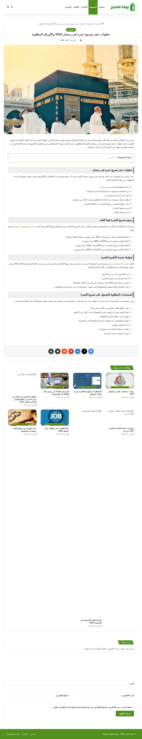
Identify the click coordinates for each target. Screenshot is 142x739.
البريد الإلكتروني (127, 695)
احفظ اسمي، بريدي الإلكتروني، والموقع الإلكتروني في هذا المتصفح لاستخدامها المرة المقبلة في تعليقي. (92, 707)
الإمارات (84, 7)
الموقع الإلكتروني (62, 695)
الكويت (76, 7)
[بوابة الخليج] (123, 7)
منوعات (102, 7)
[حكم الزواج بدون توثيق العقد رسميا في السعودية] (22, 417)
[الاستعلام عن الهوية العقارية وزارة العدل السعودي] (87, 381)
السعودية (93, 7)
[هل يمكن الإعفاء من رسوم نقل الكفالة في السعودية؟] (55, 381)
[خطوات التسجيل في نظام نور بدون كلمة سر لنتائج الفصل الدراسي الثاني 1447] (22, 383)
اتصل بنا (25, 734)
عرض (112, 157)
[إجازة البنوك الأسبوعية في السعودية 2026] (87, 513)
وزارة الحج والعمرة (27, 226)
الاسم (131, 684)
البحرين (68, 7)
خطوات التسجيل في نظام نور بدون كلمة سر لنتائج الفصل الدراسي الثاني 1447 (24, 399)
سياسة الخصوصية (13, 734)
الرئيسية (98, 24)
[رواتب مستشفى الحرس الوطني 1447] (120, 381)
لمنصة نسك (105, 187)
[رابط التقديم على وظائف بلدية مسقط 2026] (55, 417)
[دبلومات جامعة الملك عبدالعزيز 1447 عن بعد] (120, 417)
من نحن (33, 734)
